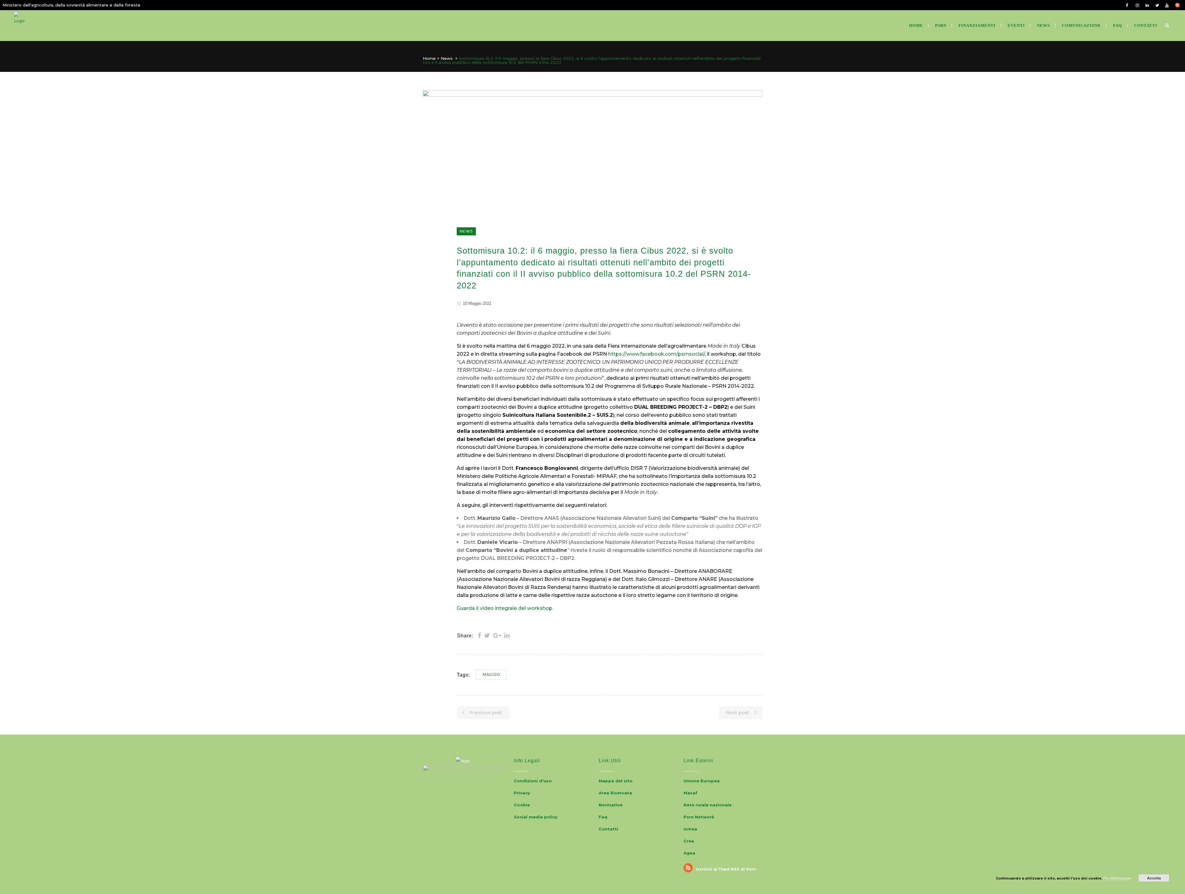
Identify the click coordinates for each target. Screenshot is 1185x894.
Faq (603, 816)
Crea (689, 840)
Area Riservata (615, 792)
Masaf (690, 792)
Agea (689, 853)
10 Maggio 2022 (476, 303)
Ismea (690, 828)
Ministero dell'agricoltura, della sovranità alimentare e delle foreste (71, 4)
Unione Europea (702, 780)
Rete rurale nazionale (708, 804)
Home (429, 58)
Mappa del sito (616, 780)
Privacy (522, 792)
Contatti (608, 828)
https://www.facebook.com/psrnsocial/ (656, 354)
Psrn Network (699, 816)
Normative (610, 804)
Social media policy (536, 816)
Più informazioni (1117, 878)
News (447, 58)
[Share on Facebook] (479, 635)
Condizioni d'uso (533, 780)
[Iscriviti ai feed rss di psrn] (1180, 5)
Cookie (522, 804)
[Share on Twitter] (487, 635)
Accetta (1154, 878)
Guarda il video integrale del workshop (504, 608)
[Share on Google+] (497, 635)
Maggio (491, 674)
